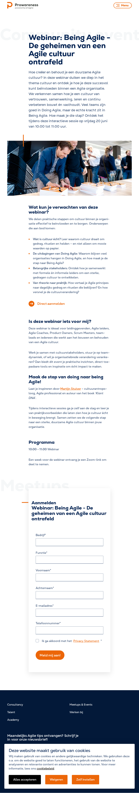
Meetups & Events (81, 704)
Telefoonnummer (48, 623)
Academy (13, 719)
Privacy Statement (86, 641)
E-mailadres (44, 606)
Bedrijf (40, 535)
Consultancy (15, 704)
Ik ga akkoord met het (70, 641)
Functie (41, 553)
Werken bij (76, 712)
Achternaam (44, 588)
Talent (11, 712)
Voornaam (43, 570)
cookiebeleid (45, 768)
